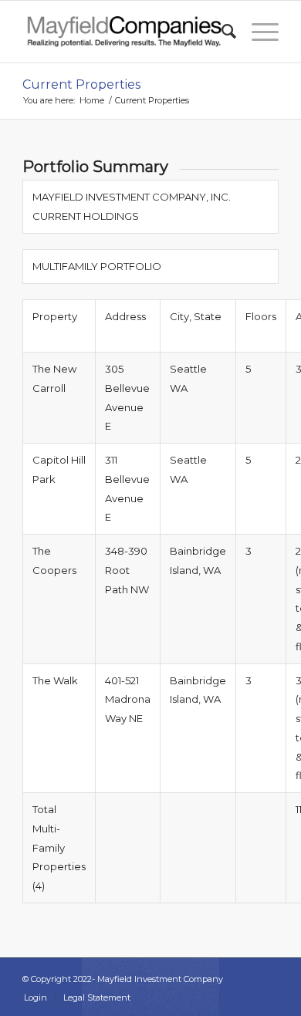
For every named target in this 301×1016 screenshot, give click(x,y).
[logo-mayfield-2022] (124, 31)
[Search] (221, 31)
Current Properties (81, 84)
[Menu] (257, 31)
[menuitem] (221, 31)
